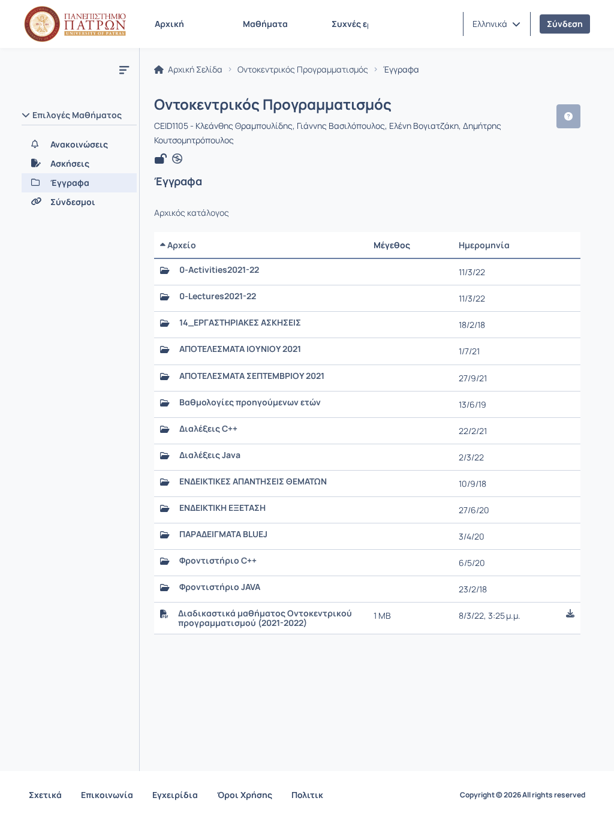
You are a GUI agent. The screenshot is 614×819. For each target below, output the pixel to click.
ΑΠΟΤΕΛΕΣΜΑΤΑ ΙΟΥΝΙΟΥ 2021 (240, 349)
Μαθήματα (265, 23)
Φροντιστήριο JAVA (219, 587)
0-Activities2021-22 (219, 270)
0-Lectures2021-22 (217, 296)
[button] (496, 24)
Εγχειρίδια (175, 794)
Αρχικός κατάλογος (191, 213)
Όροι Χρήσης (244, 794)
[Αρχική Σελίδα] (75, 24)
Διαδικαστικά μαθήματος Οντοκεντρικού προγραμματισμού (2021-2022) (265, 618)
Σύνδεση (565, 23)
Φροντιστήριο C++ (218, 560)
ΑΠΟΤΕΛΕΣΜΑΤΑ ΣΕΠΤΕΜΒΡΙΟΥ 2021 (251, 376)
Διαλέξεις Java (209, 455)
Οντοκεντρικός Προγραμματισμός (302, 69)
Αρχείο (180, 245)
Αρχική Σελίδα (194, 69)
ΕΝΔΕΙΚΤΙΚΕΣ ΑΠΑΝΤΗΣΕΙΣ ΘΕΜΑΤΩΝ (253, 481)
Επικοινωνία (107, 794)
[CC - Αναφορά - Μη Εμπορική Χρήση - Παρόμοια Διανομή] (177, 159)
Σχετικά (45, 794)
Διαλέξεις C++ (208, 428)
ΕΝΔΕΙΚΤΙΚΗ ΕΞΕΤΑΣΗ (222, 508)
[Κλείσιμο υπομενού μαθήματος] (124, 70)
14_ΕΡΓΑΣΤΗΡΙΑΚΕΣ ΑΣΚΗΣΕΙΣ (240, 322)
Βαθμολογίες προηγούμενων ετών (250, 402)
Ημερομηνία (484, 245)
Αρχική (169, 23)
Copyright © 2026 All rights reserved (522, 795)
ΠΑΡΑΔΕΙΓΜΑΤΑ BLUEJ (223, 534)
